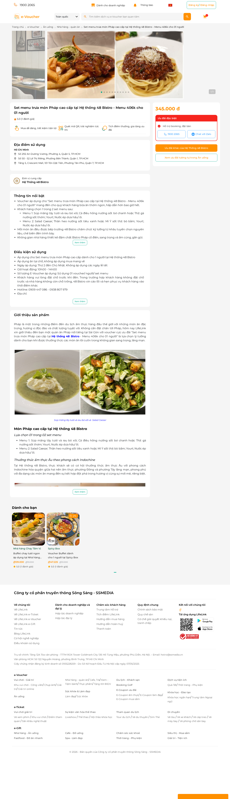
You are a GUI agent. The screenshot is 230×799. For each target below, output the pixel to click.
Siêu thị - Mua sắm (179, 733)
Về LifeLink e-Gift (24, 624)
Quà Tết (172, 684)
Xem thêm (80, 242)
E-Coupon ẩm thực (127, 695)
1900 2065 (27, 5)
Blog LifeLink (22, 633)
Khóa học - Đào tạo (179, 692)
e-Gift (17, 728)
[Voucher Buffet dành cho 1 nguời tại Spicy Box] (63, 528)
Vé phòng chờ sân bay (193, 721)
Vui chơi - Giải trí (24, 679)
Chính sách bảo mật (150, 609)
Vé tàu (172, 717)
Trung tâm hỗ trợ (107, 609)
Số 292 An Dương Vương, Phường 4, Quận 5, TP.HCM (49, 153)
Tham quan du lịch (127, 712)
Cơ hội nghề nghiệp (26, 638)
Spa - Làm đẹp (74, 738)
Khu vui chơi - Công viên (28, 684)
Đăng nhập (207, 5)
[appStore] (206, 628)
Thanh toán (103, 628)
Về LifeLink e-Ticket (26, 614)
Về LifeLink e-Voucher (27, 619)
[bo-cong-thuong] (189, 636)
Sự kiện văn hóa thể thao (80, 712)
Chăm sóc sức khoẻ (128, 733)
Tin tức (18, 628)
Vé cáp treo (200, 717)
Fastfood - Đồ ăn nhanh (28, 738)
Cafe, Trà (95, 679)
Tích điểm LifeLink (108, 614)
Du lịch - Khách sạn (128, 679)
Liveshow (71, 717)
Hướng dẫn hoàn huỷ (109, 624)
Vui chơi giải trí (23, 712)
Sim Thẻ (155, 717)
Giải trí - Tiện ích (177, 738)
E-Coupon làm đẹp (151, 695)
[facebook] (180, 609)
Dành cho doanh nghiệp (110, 5)
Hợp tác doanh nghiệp (69, 613)
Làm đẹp (70, 696)
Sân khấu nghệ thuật (34, 721)
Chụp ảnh (50, 684)
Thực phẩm (85, 683)
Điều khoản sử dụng (26, 643)
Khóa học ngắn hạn (179, 697)
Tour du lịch (123, 717)
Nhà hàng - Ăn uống (26, 733)
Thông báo (146, 5)
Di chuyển (174, 712)
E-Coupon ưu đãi (126, 690)
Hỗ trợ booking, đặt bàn (177, 126)
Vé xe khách (184, 717)
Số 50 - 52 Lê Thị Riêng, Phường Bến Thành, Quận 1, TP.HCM (53, 158)
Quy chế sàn (145, 614)
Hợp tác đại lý (63, 618)
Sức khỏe (82, 696)
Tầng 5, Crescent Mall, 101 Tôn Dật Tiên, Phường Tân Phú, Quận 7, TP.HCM (61, 163)
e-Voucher (20, 675)
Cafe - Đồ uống (74, 733)
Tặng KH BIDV (102, 683)
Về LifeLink (21, 609)
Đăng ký (194, 5)
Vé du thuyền (140, 717)
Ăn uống (19, 696)
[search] (187, 16)
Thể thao (83, 717)
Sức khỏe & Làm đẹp (77, 691)
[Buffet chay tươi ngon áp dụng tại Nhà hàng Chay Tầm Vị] (28, 528)
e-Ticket (19, 707)
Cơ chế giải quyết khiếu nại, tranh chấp (155, 621)
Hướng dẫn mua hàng (110, 619)
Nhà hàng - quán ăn (76, 679)
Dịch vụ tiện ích (177, 679)
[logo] (27, 16)
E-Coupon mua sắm (128, 699)
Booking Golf (124, 684)
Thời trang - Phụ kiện (190, 684)
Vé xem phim (22, 717)
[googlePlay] (206, 621)
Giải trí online (26, 689)
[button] (101, 92)
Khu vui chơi (39, 717)
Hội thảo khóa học (101, 717)
